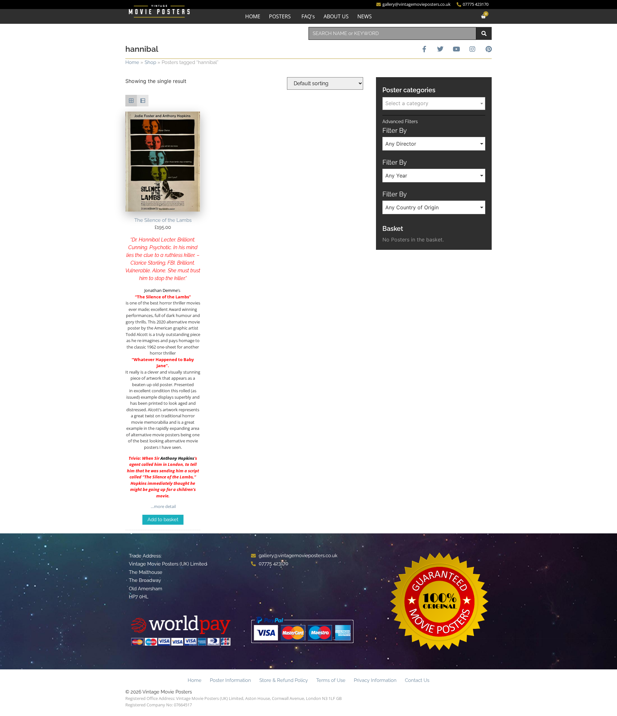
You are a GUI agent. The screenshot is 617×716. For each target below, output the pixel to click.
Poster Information (230, 680)
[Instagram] (472, 49)
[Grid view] (131, 100)
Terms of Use (330, 680)
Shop (150, 62)
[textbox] (434, 103)
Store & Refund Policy (283, 680)
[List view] (142, 100)
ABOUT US (336, 16)
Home (132, 62)
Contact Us (417, 680)
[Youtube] (456, 49)
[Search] (484, 33)
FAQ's (308, 16)
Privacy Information (375, 680)
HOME (252, 16)
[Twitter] (440, 49)
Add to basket (163, 519)
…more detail (163, 506)
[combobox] (392, 33)
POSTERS (280, 16)
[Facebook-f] (424, 49)
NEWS (364, 16)
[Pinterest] (488, 49)
